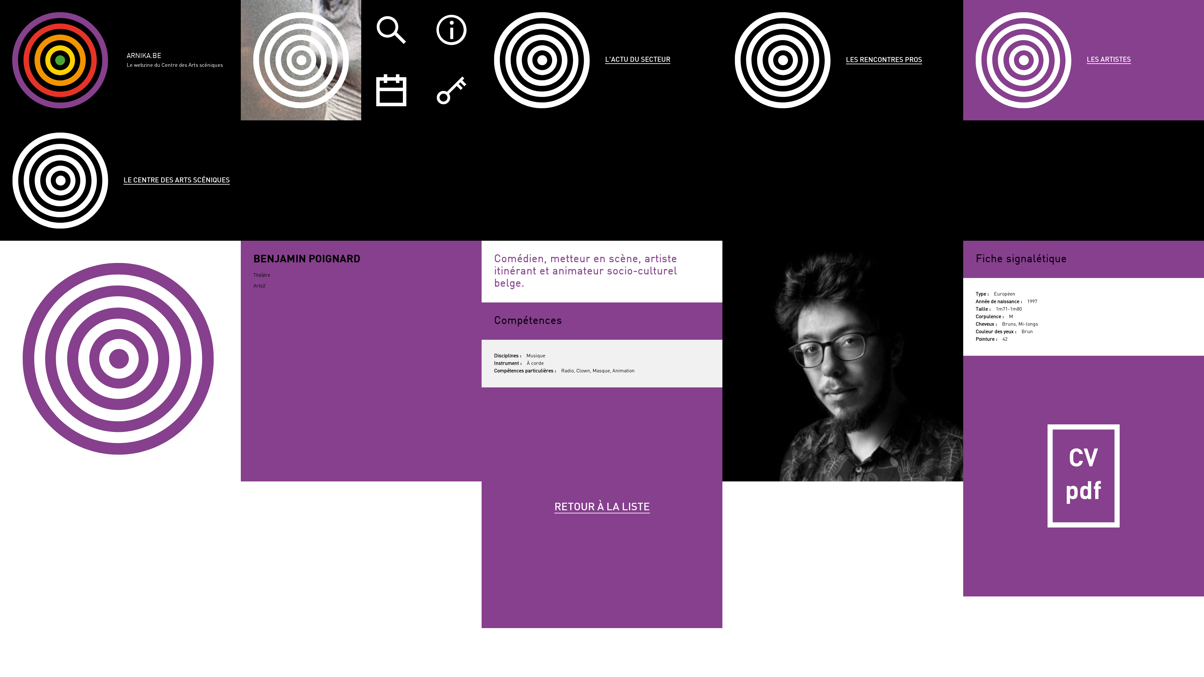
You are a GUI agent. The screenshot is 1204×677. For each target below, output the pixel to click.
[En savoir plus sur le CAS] (451, 30)
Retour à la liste (602, 507)
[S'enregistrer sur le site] (451, 90)
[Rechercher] (391, 30)
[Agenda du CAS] (391, 90)
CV (1083, 476)
